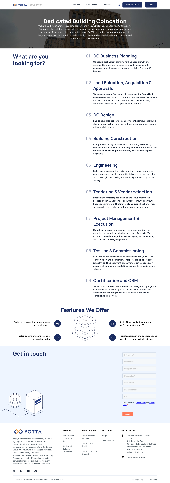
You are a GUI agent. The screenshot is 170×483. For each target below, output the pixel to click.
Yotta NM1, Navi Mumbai (88, 437)
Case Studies (108, 440)
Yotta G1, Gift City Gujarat (89, 452)
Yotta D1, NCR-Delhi (88, 444)
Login (151, 4)
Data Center (91, 4)
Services (76, 4)
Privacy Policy (138, 479)
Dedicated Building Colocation (67, 449)
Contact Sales (132, 4)
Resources (108, 4)
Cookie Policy (152, 479)
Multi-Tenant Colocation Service (68, 438)
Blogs (104, 435)
